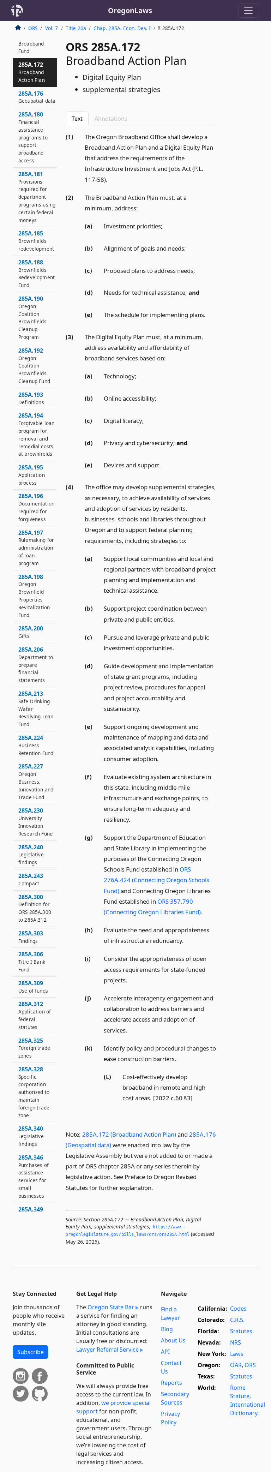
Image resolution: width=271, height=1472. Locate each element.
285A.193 (31, 398)
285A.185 (36, 240)
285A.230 (35, 822)
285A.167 (31, 43)
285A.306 (31, 961)
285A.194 (36, 434)
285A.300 (34, 908)
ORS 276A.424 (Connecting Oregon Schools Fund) (156, 879)
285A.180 (33, 137)
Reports (171, 1383)
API (165, 1352)
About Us (173, 1340)
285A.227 (35, 781)
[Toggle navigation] (248, 11)
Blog (167, 1329)
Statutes (241, 1331)
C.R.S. (237, 1320)
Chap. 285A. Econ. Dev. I (122, 28)
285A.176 (36, 97)
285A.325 (34, 1048)
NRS (235, 1342)
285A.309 (33, 986)
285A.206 (35, 664)
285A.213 (35, 709)
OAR (236, 1365)
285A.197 (36, 548)
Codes (238, 1308)
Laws (236, 1354)
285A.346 (33, 1176)
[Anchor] (111, 179)
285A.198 (34, 595)
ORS (32, 28)
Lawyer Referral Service (107, 1349)
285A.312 (34, 1015)
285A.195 (31, 474)
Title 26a (76, 28)
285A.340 (31, 1136)
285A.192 (34, 365)
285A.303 (30, 936)
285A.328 (33, 1092)
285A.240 (31, 854)
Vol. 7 (51, 28)
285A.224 (35, 745)
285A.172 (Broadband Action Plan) (129, 1134)
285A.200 (30, 631)
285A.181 (36, 196)
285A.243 (30, 879)
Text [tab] (77, 118)
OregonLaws (130, 10)
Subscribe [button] (30, 1352)
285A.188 (36, 273)
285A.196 (36, 507)
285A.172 (31, 72)
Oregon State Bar (111, 1307)
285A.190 (32, 317)
